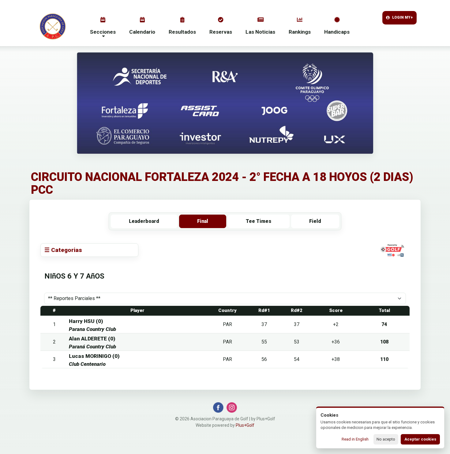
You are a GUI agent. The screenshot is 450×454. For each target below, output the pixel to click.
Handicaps (337, 32)
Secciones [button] (103, 32)
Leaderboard (144, 221)
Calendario (142, 32)
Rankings (300, 32)
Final (202, 221)
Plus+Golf (245, 425)
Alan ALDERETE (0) (92, 339)
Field (315, 221)
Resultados (182, 32)
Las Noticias (260, 32)
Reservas (220, 32)
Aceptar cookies (420, 439)
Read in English (355, 439)
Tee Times (258, 221)
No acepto (386, 439)
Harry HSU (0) (86, 321)
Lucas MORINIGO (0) (94, 356)
